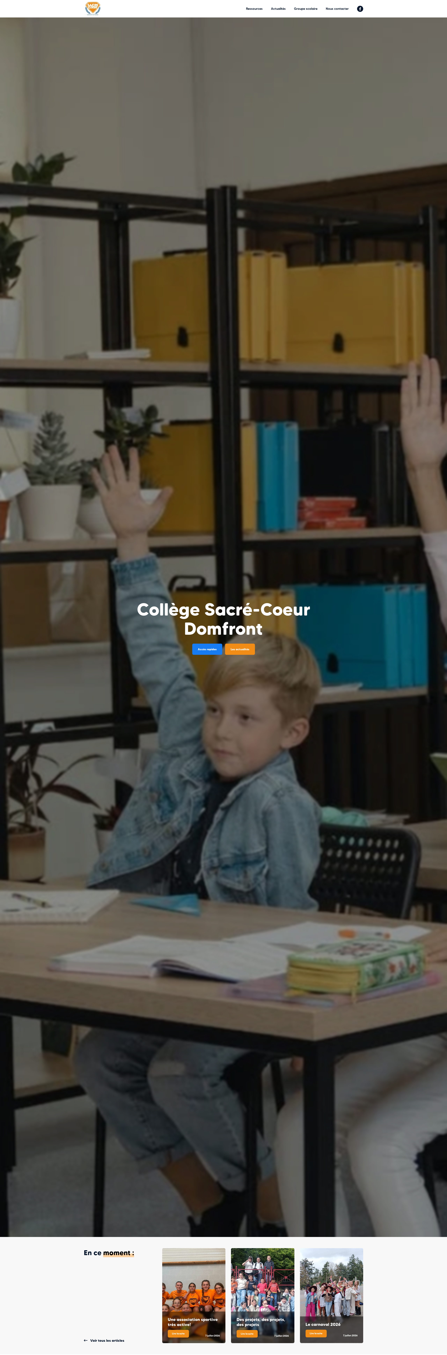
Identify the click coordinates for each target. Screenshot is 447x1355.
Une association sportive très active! (193, 1322)
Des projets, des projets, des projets (261, 1322)
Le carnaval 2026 (323, 1324)
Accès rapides (207, 649)
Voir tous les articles (107, 1340)
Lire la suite (180, 1335)
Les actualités (240, 649)
